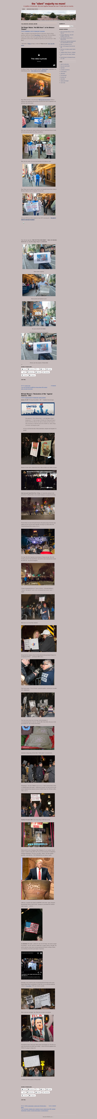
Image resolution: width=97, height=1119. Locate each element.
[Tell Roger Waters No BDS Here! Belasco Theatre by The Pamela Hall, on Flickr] (39, 359)
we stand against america (35, 1110)
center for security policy (65, 64)
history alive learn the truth (65, 66)
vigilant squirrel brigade (64, 80)
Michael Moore (45, 69)
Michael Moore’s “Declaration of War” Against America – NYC (36, 395)
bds (35, 387)
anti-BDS (32, 387)
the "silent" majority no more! (48, 3)
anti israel (28, 387)
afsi (25, 387)
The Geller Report (64, 75)
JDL (43, 387)
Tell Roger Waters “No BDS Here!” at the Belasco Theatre (37, 28)
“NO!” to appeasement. (29, 1105)
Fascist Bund (28, 986)
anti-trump (26, 1109)
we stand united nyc (44, 1110)
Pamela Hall (37, 31)
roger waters (30, 388)
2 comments (42, 31)
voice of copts (63, 82)
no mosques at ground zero (65, 69)
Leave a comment (42, 397)
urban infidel (63, 78)
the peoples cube (63, 77)
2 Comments (53, 385)
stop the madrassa (63, 71)
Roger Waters (37, 35)
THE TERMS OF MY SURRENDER (38, 71)
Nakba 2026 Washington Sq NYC (66, 44)
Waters (29, 43)
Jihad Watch (63, 67)
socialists (28, 1110)
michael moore (46, 1109)
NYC (50, 1109)
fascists (41, 1109)
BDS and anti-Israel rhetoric (44, 99)
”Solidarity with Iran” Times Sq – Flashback (68, 52)
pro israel (26, 388)
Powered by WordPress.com (47, 1116)
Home (23, 9)
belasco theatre (39, 387)
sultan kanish (63, 73)
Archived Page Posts (32, 9)
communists (37, 1109)
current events (27, 385)
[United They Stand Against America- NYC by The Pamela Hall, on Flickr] (39, 651)
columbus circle (32, 1109)
